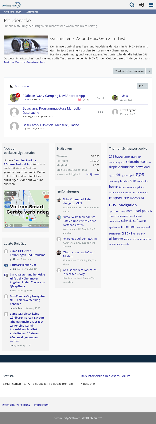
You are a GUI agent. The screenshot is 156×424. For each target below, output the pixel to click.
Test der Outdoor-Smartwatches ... (26, 62)
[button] (151, 5)
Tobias (26, 99)
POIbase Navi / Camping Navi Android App (54, 95)
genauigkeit (128, 175)
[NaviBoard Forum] (11, 5)
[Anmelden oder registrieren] (141, 5)
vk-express (15, 268)
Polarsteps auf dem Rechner (81, 238)
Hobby (13, 345)
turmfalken (139, 233)
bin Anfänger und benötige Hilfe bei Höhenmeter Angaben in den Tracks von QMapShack (27, 280)
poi (144, 211)
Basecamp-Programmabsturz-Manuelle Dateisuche (52, 110)
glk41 (12, 259)
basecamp (122, 156)
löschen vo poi (140, 192)
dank (148, 162)
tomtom (128, 226)
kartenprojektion (135, 187)
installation (142, 181)
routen (112, 216)
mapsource (119, 197)
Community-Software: (78, 418)
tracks (127, 233)
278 (111, 156)
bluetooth (136, 156)
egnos (112, 175)
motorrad (137, 198)
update (128, 239)
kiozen (13, 290)
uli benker (116, 239)
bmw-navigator (117, 162)
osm (129, 211)
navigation (128, 205)
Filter (144, 86)
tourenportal (143, 227)
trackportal (115, 233)
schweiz (126, 221)
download (142, 167)
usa (134, 239)
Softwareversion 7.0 (23, 265)
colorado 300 (135, 162)
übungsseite (122, 244)
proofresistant (17, 308)
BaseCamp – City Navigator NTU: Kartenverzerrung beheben (27, 300)
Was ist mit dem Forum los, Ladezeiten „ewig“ (80, 272)
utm (139, 239)
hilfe (133, 181)
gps (140, 174)
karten (122, 187)
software (139, 221)
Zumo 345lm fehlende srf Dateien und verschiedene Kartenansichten (79, 221)
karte (113, 186)
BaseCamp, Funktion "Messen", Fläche (51, 125)
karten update (116, 192)
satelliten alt (135, 216)
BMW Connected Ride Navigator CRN (77, 201)
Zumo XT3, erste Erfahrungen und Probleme (27, 253)
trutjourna (92, 174)
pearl (137, 211)
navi (113, 205)
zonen (112, 244)
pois (149, 211)
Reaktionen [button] (22, 86)
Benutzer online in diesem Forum (105, 376)
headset (124, 181)
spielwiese (114, 227)
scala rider (114, 221)
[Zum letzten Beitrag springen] (115, 98)
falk (118, 175)
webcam (146, 239)
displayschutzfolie (122, 167)
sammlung (122, 216)
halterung (114, 181)
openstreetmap (117, 211)
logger (128, 192)
